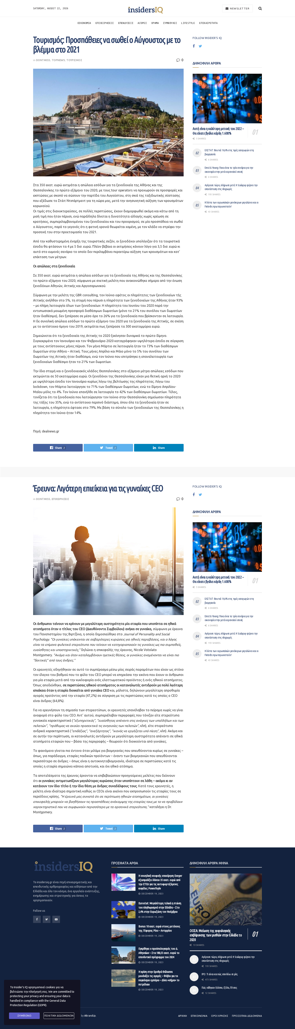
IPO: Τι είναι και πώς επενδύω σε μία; (220, 974)
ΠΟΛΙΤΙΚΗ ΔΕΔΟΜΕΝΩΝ (59, 1015)
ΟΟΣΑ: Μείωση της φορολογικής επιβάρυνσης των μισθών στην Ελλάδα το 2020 (216, 935)
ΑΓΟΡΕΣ (142, 22)
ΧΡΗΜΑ (155, 22)
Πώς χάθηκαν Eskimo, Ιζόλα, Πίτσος (219, 987)
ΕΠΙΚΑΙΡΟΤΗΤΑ (208, 22)
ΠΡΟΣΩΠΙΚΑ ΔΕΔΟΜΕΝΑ (247, 1016)
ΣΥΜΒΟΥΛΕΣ (170, 22)
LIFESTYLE (188, 22)
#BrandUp (90, 1015)
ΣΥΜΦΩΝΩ (24, 1015)
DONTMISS (43, 60)
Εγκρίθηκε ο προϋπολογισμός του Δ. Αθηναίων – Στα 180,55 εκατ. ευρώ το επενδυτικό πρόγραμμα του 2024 (158, 953)
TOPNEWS (58, 60)
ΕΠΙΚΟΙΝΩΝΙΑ (199, 1016)
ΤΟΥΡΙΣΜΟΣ (74, 60)
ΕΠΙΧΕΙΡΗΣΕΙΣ (105, 22)
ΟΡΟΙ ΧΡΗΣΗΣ (219, 1016)
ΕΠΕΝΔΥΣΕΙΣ (125, 22)
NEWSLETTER (239, 8)
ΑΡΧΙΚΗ (182, 1016)
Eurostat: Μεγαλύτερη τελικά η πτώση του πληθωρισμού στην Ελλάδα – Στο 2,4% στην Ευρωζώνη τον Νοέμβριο (159, 907)
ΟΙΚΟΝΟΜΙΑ (84, 22)
